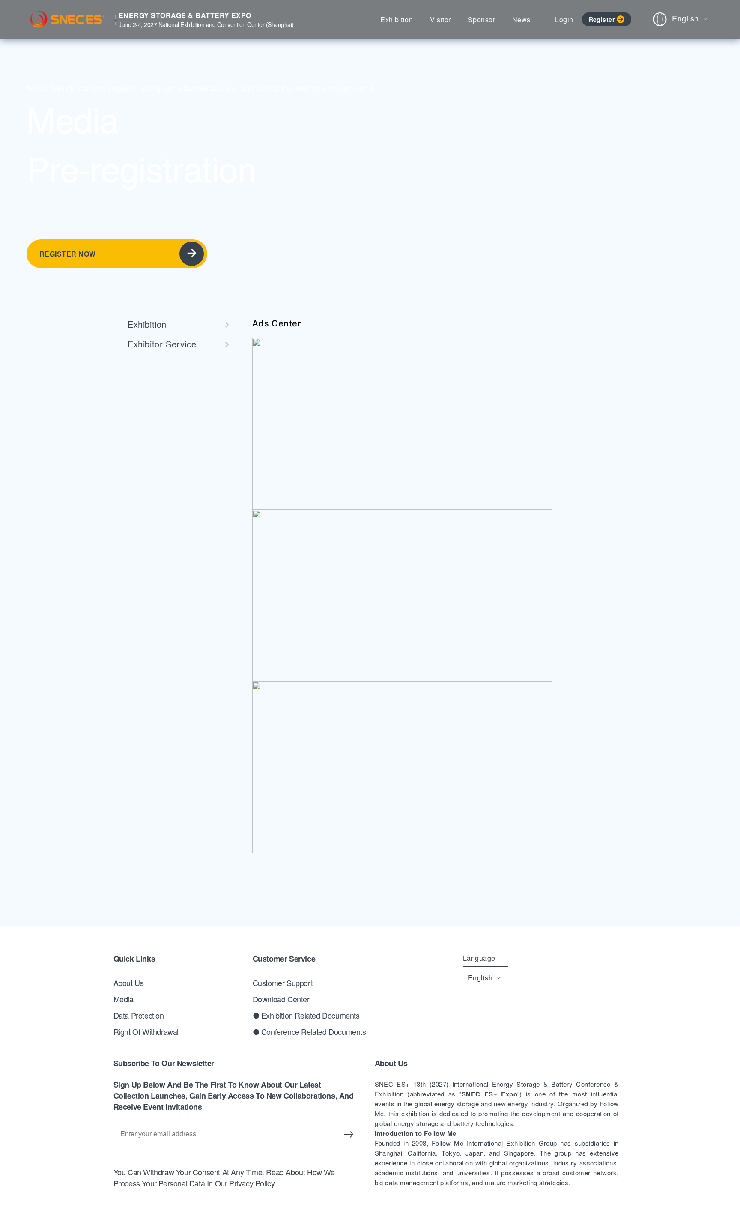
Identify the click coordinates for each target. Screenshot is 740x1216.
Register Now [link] (67, 254)
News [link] (521, 19)
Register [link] (602, 19)
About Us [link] (128, 982)
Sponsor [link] (481, 19)
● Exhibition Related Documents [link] (306, 1015)
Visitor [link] (440, 19)
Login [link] (564, 19)
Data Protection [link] (138, 1015)
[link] (175, 324)
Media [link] (123, 998)
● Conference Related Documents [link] (309, 1031)
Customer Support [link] (283, 982)
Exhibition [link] (396, 19)
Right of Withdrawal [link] (146, 1031)
